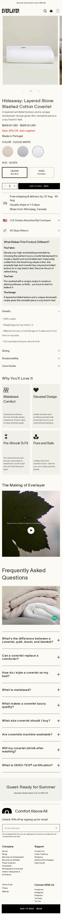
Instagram (38, 892)
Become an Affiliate (11, 860)
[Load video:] (31, 524)
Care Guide (39, 862)
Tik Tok (37, 901)
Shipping (38, 857)
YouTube (38, 898)
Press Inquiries (9, 862)
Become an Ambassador (13, 857)
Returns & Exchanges (44, 860)
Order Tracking (41, 854)
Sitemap (5, 891)
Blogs (4, 854)
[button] (58, 11)
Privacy (5, 888)
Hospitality (7, 865)
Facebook (38, 889)
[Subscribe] (56, 828)
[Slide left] (23, 91)
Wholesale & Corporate (12, 868)
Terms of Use (7, 884)
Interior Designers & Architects (11, 873)
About (5, 851)
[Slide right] (38, 91)
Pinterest (38, 895)
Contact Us (39, 851)
